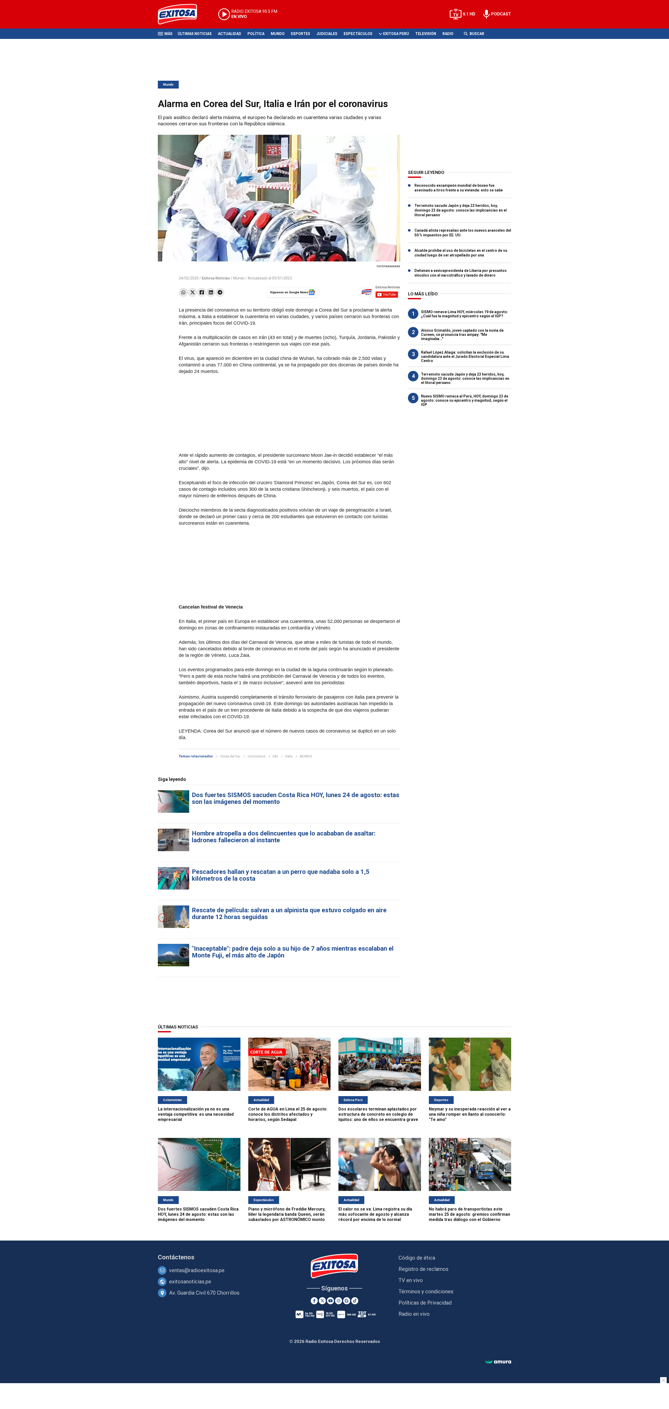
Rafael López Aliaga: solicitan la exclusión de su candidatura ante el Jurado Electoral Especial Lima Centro (465, 356)
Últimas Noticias (195, 34)
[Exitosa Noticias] (181, 14)
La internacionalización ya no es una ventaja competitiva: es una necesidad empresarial (196, 1114)
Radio (447, 34)
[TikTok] (354, 1300)
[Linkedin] (210, 292)
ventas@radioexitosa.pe (196, 1270)
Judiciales (326, 34)
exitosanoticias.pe (190, 1281)
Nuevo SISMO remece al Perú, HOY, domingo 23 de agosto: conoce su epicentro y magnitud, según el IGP (464, 400)
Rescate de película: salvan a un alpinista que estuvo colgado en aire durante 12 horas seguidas (289, 914)
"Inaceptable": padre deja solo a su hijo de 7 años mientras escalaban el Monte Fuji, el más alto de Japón (293, 952)
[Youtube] (330, 1300)
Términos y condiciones (426, 1291)
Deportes (300, 34)
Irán (275, 756)
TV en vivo (411, 1280)
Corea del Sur (230, 756)
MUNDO (306, 756)
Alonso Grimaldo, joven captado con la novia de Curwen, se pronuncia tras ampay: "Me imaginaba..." (462, 334)
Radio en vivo (414, 1314)
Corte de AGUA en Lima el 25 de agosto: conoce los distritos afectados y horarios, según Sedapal (287, 1114)
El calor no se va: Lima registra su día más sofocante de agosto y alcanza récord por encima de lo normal (375, 1214)
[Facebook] (201, 292)
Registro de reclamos (423, 1269)
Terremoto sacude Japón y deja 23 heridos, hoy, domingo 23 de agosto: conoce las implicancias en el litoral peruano (460, 210)
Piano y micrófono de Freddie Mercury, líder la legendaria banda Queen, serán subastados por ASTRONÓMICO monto (286, 1214)
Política (255, 34)
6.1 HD (469, 13)
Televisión (425, 34)
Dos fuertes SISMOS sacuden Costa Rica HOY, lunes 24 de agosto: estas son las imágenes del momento (295, 798)
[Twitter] (192, 292)
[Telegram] (219, 292)
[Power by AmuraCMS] (498, 1362)
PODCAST (501, 13)
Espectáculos (358, 34)
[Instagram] (338, 1300)
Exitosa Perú (396, 34)
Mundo (278, 34)
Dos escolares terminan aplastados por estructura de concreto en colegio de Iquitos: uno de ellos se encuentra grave (378, 1114)
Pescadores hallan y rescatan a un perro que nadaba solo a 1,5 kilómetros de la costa (281, 875)
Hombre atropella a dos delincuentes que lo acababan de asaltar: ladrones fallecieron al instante (284, 837)
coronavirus (256, 756)
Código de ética (417, 1258)
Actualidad (229, 34)
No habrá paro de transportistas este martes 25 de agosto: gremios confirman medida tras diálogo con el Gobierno (469, 1214)
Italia (288, 756)
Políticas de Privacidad (425, 1303)
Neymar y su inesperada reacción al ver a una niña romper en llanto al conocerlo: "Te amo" (470, 1114)
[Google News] (346, 1300)
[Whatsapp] (183, 292)
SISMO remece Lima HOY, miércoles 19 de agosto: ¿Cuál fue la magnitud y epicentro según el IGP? (464, 314)
